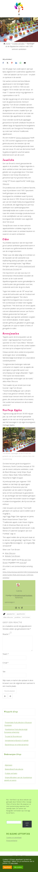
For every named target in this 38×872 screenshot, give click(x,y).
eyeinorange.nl (9, 602)
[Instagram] (16, 608)
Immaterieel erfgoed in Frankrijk (16, 740)
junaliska (17, 617)
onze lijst (23, 562)
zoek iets (27, 824)
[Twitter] (19, 608)
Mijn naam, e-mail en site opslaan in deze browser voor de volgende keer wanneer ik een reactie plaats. (19, 683)
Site (4, 671)
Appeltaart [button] (7, 867)
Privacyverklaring (11, 841)
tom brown (26, 617)
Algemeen (8, 765)
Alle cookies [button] (18, 867)
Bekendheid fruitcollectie (14, 769)
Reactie (6, 634)
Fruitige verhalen (18, 43)
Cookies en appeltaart (14, 837)
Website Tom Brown (12, 556)
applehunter (21, 614)
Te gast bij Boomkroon (13, 736)
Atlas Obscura (10, 553)
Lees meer (14, 863)
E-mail (5, 663)
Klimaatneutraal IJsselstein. (23, 595)
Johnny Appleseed (22, 138)
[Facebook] (22, 608)
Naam (6, 654)
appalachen (11, 614)
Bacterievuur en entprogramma (16, 744)
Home (7, 43)
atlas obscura (8, 617)
